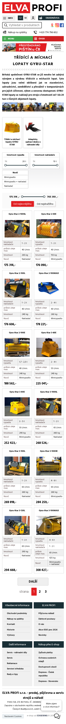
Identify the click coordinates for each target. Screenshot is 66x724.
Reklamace (12, 663)
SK (25, 18)
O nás (41, 624)
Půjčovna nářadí (46, 613)
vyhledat (6, 25)
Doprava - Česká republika (46, 673)
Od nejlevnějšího (22, 204)
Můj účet (33, 17)
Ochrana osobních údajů (47, 659)
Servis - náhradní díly (17, 652)
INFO (10, 18)
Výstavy (11, 635)
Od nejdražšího (45, 204)
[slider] (5, 165)
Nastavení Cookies (13, 716)
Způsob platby (45, 652)
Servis (9, 658)
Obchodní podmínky (17, 613)
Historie (10, 629)
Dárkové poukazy (46, 619)
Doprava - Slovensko (48, 681)
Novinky (42, 635)
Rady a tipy (12, 674)
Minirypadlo (10, 177)
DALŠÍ (33, 581)
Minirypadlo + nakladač (15, 181)
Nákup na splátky (17, 32)
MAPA (52, 25)
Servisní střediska (15, 668)
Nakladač (8, 186)
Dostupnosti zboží (47, 667)
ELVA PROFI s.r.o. (33, 7)
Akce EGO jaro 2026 (47, 629)
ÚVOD (42, 38)
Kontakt (11, 624)
